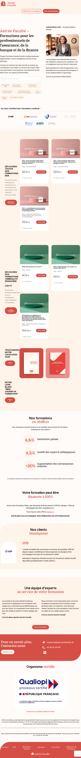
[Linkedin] (44, 652)
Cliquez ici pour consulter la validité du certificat (40, 711)
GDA (36, 324)
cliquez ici (50, 512)
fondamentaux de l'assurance (31, 215)
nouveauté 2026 (31, 166)
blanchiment (30, 324)
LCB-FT (28, 270)
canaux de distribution (33, 214)
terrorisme (25, 325)
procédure (41, 324)
